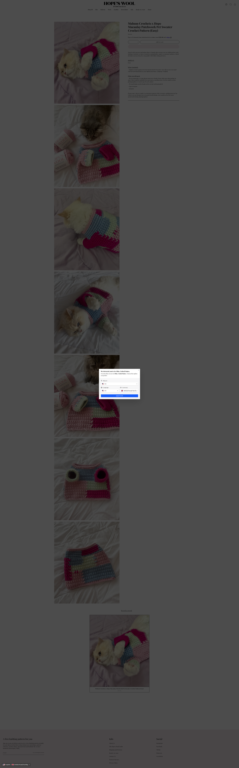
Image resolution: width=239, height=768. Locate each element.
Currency (125, 387)
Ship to (105, 380)
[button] (16, 764)
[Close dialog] (139, 370)
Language (106, 387)
